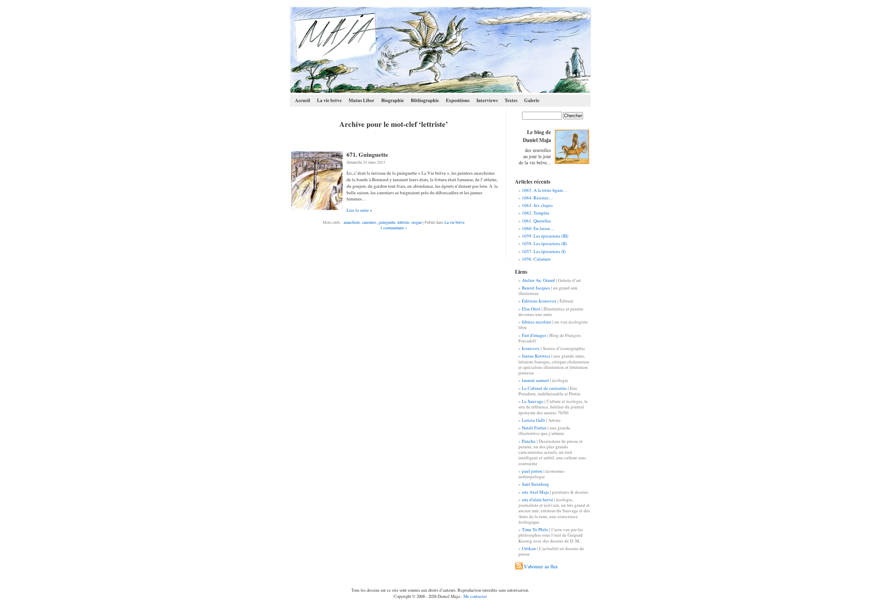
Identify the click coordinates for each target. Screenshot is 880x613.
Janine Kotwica (536, 356)
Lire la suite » (359, 210)
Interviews (487, 100)
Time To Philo (535, 529)
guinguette (386, 222)
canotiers (369, 222)
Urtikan (529, 548)
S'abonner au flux (541, 566)
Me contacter (475, 596)
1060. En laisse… (538, 228)
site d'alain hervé (537, 499)
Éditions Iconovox (539, 301)
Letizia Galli (533, 420)
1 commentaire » (393, 227)
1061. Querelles (536, 221)
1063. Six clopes (537, 205)
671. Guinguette (367, 154)
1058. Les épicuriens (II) (544, 243)
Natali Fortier (534, 428)
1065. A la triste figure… (545, 190)
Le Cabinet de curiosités (544, 388)
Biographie (392, 100)
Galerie (531, 100)
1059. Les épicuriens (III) (545, 236)
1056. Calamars (536, 259)
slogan (416, 222)
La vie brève (329, 100)
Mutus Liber (361, 100)
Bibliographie (425, 100)
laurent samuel (535, 380)
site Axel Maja (535, 492)
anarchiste (352, 222)
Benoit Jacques (536, 288)
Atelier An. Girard (538, 280)
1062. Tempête (535, 213)
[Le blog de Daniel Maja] (441, 50)
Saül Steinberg (535, 484)
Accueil (302, 100)
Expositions (458, 100)
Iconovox (531, 348)
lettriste (403, 222)
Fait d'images (534, 335)
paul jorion (532, 471)
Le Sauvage (532, 401)
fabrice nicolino (536, 322)
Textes (511, 100)
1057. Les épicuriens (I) (543, 251)
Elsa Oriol (531, 309)
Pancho (529, 441)
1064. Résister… (537, 198)
